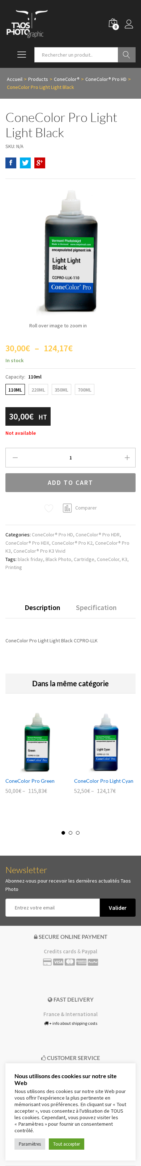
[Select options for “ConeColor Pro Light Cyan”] (96, 769)
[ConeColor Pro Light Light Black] (10, 162)
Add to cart (70, 482)
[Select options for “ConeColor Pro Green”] (28, 769)
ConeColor (108, 559)
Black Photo (58, 559)
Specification (96, 607)
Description (42, 607)
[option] (36, 758)
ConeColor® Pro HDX (27, 543)
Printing (13, 567)
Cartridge (84, 559)
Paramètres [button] (30, 1144)
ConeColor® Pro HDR (98, 534)
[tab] (42, 611)
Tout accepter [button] (66, 1144)
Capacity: (23, 376)
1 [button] (63, 833)
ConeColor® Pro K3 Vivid (39, 551)
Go (127, 54)
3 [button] (78, 833)
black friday (30, 559)
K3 (124, 559)
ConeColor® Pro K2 (72, 543)
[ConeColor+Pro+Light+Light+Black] (25, 162)
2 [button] (70, 833)
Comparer (86, 507)
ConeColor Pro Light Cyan (103, 781)
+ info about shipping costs (72, 1023)
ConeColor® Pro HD (52, 534)
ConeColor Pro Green (30, 781)
